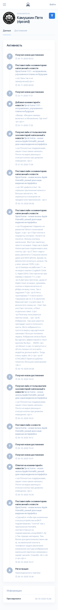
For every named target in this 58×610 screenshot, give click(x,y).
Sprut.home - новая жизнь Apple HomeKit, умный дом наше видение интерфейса (31, 141)
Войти (53, 4)
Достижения (20, 30)
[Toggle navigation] (4, 4)
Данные (7, 30)
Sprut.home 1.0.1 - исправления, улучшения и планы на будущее (29, 108)
